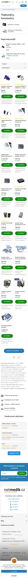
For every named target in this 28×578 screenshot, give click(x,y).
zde (22, 568)
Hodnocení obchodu (14, 416)
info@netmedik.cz (15, 499)
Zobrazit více (14, 453)
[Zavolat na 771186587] (17, 2)
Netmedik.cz (15, 504)
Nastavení (14, 576)
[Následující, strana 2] (14, 357)
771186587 (15, 509)
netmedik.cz (15, 507)
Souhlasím (14, 571)
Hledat (23, 5)
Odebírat (22, 473)
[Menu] (26, 2)
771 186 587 (15, 501)
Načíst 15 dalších (12, 351)
